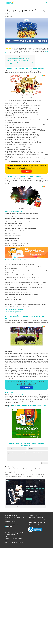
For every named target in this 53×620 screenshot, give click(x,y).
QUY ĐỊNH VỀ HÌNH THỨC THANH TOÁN (36, 520)
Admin (8, 16)
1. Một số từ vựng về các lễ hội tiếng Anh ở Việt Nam (18, 58)
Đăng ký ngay (44, 463)
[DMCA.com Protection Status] (9, 527)
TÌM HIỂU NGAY (26, 387)
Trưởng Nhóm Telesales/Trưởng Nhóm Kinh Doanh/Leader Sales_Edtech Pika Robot (23, 468)
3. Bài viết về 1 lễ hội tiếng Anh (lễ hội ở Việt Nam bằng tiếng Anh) (21, 62)
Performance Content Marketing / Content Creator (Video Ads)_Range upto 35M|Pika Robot (24, 474)
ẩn (24, 56)
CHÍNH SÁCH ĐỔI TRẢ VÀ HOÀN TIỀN (36, 525)
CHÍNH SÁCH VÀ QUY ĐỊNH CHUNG (35, 517)
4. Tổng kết (9, 63)
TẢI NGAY (26, 171)
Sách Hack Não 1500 (21, 381)
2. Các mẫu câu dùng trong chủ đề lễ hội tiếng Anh (17, 60)
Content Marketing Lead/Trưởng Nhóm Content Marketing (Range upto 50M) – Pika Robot (24, 476)
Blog (11, 16)
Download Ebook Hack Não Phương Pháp (20, 165)
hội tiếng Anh (22, 394)
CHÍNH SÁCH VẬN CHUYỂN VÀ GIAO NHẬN (37, 522)
